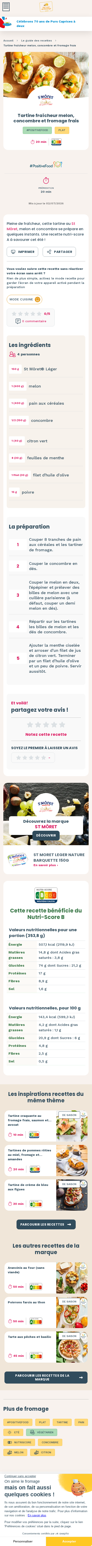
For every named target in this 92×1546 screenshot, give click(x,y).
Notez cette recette (46, 734)
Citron (46, 1452)
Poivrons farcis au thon (26, 1302)
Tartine (62, 1422)
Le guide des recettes (36, 40)
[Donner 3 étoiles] (46, 724)
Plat (62, 130)
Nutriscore (22, 1442)
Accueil (8, 40)
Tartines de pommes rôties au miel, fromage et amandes (29, 1154)
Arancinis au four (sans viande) (26, 1270)
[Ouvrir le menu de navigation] (6, 6)
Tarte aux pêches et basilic (29, 1337)
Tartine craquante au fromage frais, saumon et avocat (28, 1120)
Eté (16, 1432)
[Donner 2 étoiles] (38, 724)
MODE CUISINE (21, 299)
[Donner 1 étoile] (29, 724)
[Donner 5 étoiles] (62, 724)
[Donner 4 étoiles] (54, 724)
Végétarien (45, 1432)
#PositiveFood (37, 130)
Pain (81, 1422)
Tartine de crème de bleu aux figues (28, 1187)
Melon (18, 1452)
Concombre (50, 1442)
